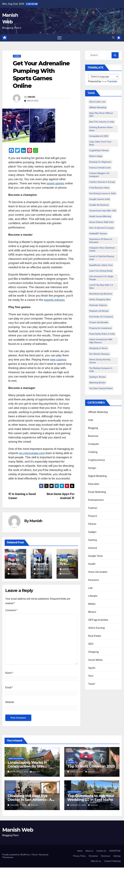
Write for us (96, 861)
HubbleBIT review (98, 233)
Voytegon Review (97, 377)
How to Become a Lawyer (101, 228)
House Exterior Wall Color (101, 222)
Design (92, 468)
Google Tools (95, 556)
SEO (90, 644)
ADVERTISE (115, 851)
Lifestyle (92, 596)
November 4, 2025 (19, 772)
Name (9, 673)
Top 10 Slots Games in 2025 (91, 766)
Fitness (92, 524)
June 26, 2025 (77, 772)
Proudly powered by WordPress (16, 854)
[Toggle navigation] (59, 37)
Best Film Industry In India (101, 122)
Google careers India (99, 199)
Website (9, 702)
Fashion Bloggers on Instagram (99, 174)
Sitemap (117, 856)
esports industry (54, 299)
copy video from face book (100, 143)
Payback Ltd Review (99, 311)
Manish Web (17, 830)
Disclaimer (93, 856)
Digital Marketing (97, 476)
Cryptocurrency (96, 460)
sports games (55, 183)
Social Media (95, 660)
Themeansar (7, 857)
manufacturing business (100, 293)
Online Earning (96, 628)
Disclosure (105, 856)
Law (90, 588)
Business (93, 436)
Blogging (93, 428)
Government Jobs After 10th (102, 210)
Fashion (92, 508)
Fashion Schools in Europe (102, 182)
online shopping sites (99, 299)
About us (89, 851)
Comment (11, 610)
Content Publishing (112, 861)
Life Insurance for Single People (101, 278)
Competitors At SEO (98, 136)
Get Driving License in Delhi (102, 193)
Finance (92, 516)
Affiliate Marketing (97, 107)
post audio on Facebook (101, 316)
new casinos (58, 359)
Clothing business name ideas (101, 129)
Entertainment (96, 500)
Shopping (93, 652)
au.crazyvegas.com (32, 453)
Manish (31, 96)
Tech (90, 676)
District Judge (95, 156)
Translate (112, 81)
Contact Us (101, 851)
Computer (93, 444)
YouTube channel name (101, 388)
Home (79, 851)
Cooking (92, 452)
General (92, 548)
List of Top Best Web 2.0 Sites (101, 286)
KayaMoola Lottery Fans (101, 265)
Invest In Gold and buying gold (101, 258)
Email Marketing (97, 492)
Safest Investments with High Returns (100, 341)
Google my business (99, 205)
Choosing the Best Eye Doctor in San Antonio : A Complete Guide (30, 800)
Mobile (92, 604)
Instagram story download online (102, 249)
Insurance (93, 580)
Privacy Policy (79, 856)
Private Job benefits (98, 322)
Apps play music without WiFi (101, 114)
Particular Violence (98, 305)
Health (91, 564)
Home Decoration (98, 572)
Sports (91, 668)
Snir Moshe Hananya (99, 354)
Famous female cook (100, 167)
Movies (92, 612)
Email (9, 687)
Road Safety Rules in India (102, 334)
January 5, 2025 (18, 805)
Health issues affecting (100, 216)
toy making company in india (100, 369)
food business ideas (99, 187)
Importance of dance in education (100, 240)
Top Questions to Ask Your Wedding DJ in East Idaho (90, 798)
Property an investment (100, 328)
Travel (91, 684)
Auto (90, 420)
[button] (113, 37)
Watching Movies (97, 382)
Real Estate (94, 636)
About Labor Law (97, 101)
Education (93, 484)
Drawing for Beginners (100, 162)
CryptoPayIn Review (99, 150)
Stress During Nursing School (99, 361)
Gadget (92, 532)
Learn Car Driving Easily (100, 271)
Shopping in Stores (98, 348)
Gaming (17, 56)
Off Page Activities (98, 620)
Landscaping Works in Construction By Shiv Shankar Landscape (27, 766)
